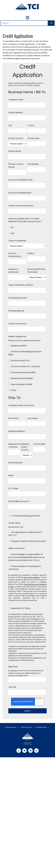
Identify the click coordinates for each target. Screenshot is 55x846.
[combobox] (24, 23)
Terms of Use (26, 727)
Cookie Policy (41, 727)
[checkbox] (27, 230)
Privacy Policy (10, 727)
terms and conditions (32, 577)
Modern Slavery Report (27, 730)
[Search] (51, 23)
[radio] (27, 227)
